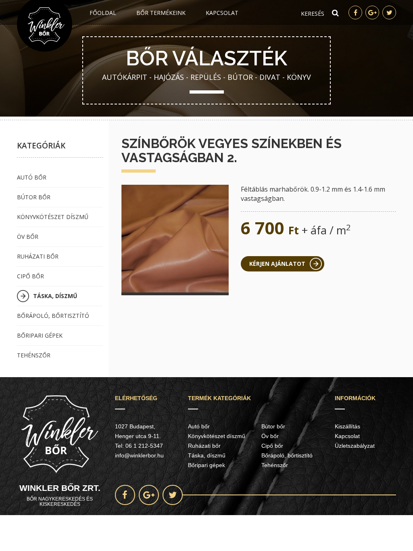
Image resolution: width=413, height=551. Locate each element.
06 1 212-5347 (144, 445)
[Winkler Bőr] (44, 26)
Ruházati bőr (37, 256)
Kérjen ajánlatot (277, 263)
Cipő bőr (30, 276)
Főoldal (103, 13)
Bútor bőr (33, 197)
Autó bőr (31, 177)
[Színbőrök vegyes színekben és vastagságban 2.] (175, 238)
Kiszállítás (347, 426)
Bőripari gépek (40, 335)
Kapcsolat (222, 13)
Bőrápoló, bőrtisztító (53, 315)
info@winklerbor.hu (139, 455)
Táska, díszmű (55, 296)
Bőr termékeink (161, 13)
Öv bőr (27, 236)
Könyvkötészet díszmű (52, 217)
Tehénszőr (33, 355)
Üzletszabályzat (355, 445)
